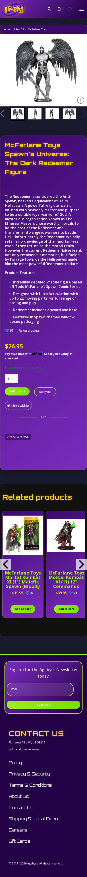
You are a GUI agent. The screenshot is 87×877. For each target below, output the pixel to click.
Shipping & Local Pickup (34, 819)
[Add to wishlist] (6, 516)
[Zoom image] (82, 101)
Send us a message (27, 749)
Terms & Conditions (30, 785)
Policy (15, 762)
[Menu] (81, 9)
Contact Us (21, 807)
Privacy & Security (29, 774)
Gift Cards (19, 841)
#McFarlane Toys (18, 436)
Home (6, 29)
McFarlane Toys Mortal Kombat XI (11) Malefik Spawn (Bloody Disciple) (23, 582)
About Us (19, 796)
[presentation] (5, 564)
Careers (18, 830)
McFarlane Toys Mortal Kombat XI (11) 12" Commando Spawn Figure (66, 582)
